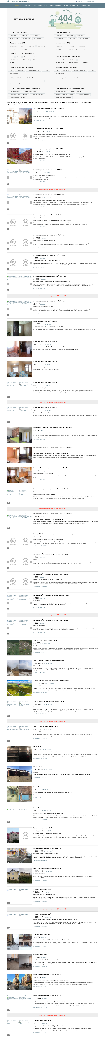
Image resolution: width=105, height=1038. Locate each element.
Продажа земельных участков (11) (21, 67)
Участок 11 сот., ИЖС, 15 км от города (45, 640)
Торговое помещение (30, 91)
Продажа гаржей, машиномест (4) (21, 78)
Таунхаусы (36, 56)
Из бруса (12, 62)
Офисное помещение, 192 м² (42, 889)
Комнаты (27, 5)
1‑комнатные (13, 35)
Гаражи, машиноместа (71, 5)
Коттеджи (26, 56)
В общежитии (13, 46)
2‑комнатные (24, 35)
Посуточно (72, 38)
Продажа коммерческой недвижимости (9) (25, 88)
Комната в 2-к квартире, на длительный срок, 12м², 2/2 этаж (52, 468)
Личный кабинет (91, 1)
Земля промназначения (33, 70)
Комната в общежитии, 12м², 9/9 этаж (45, 407)
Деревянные (26, 59)
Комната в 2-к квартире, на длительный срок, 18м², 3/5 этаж (52, 427)
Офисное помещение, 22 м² (42, 954)
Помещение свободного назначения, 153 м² (47, 995)
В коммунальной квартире (27, 46)
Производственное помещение (17, 97)
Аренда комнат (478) (63, 43)
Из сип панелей (37, 59)
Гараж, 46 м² (37, 746)
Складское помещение (37, 94)
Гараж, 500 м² (37, 766)
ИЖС (11, 70)
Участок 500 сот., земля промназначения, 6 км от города (51, 680)
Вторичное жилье (14, 38)
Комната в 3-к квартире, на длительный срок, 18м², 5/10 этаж (52, 447)
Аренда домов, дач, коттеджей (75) (68, 56)
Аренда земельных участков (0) (66, 67)
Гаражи (11, 80)
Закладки (80, 1)
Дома (11, 56)
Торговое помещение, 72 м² (42, 934)
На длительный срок (60, 38)
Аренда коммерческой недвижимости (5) (70, 88)
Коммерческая (85, 5)
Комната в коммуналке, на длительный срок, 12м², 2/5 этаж (52, 489)
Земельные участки (55, 5)
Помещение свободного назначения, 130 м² (47, 974)
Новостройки (26, 38)
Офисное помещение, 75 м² (42, 914)
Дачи (18, 56)
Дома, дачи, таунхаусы (40, 5)
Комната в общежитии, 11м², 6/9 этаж (45, 321)
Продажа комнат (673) (17, 43)
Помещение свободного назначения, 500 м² (47, 868)
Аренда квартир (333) (63, 32)
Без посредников (38, 38)
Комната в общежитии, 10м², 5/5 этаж (45, 361)
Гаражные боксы (39, 80)
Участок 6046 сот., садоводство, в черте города (48, 660)
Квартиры (18, 5)
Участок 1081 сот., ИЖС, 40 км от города (46, 726)
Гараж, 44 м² (37, 787)
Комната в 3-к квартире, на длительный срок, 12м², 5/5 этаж (52, 513)
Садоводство (20, 70)
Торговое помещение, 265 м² (42, 828)
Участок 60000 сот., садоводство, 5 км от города (48, 701)
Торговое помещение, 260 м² (42, 1020)
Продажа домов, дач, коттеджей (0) (22, 53)
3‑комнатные (35, 35)
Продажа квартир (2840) (18, 32)
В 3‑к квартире (13, 49)
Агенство (46, 70)
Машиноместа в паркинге (24, 80)
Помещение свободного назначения (18, 94)
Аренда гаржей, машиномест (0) (67, 78)
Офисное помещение (15, 91)
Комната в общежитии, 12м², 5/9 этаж (45, 341)
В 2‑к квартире (41, 46)
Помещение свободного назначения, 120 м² (47, 848)
